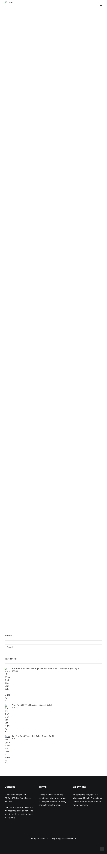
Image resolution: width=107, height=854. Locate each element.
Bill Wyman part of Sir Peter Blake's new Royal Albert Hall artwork (52, 231)
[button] (101, 6)
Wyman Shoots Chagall (27, 489)
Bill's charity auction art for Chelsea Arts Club (44, 151)
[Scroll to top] (102, 849)
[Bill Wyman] (18, 6)
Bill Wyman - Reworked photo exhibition (39, 314)
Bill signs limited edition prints (32, 405)
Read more (15, 88)
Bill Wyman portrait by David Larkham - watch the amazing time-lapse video (47, 71)
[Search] (53, 647)
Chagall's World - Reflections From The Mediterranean (50, 578)
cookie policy (45, 801)
